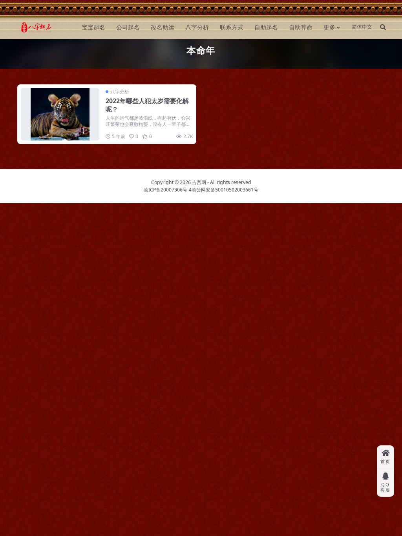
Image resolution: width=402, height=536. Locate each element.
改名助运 (162, 27)
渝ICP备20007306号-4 (168, 189)
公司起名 (128, 27)
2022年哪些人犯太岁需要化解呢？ (147, 105)
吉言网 (199, 182)
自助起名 (266, 27)
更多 (329, 27)
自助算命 (300, 27)
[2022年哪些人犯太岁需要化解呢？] (60, 114)
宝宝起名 (93, 27)
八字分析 (197, 27)
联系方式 (231, 27)
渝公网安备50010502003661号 (225, 189)
